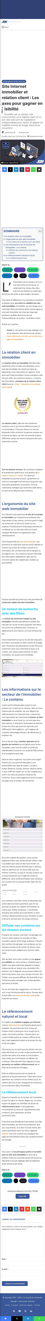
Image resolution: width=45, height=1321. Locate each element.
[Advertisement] (22, 54)
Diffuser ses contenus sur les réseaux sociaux (23, 251)
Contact (37, 1305)
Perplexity (20, 270)
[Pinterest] (27, 169)
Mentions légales (26, 1305)
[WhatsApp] (33, 169)
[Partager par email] (39, 169)
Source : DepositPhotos (11, 163)
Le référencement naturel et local (20, 255)
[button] (2, 110)
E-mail (5, 1269)
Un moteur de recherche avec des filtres (24, 242)
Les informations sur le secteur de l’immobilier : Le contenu (20, 246)
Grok (23, 276)
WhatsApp (32, 270)
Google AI (34, 276)
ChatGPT (7, 270)
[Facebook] (4, 169)
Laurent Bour (9, 132)
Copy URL (23, 1196)
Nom (4, 1259)
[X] (10, 169)
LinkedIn (7, 276)
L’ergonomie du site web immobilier (20, 239)
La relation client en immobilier (18, 236)
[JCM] (11, 22)
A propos (14, 1305)
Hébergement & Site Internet (14, 81)
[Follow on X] (14, 132)
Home (7, 1305)
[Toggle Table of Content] (39, 231)
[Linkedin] (16, 169)
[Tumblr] (21, 169)
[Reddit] (27, 1209)
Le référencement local (18, 258)
